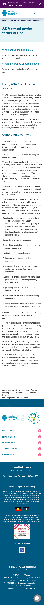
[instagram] (22, 417)
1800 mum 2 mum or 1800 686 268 (23, 476)
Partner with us (9, 443)
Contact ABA (8, 455)
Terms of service (9, 449)
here (20, 5)
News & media (8, 437)
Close (40, 4)
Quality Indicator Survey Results (21, 588)
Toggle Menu (40, 13)
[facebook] (18, 417)
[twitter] (18, 420)
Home (4, 21)
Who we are (7, 431)
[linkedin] (22, 420)
